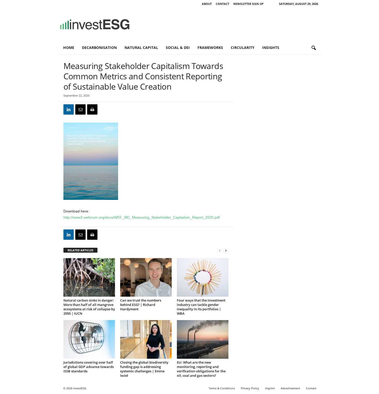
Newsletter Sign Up (248, 4)
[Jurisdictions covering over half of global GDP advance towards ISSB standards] (89, 339)
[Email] (80, 109)
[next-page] (225, 250)
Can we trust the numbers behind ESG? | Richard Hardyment (140, 304)
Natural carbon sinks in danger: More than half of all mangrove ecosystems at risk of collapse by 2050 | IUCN (89, 307)
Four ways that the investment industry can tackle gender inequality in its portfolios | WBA (201, 307)
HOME (68, 47)
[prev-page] (219, 250)
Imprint (270, 388)
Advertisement (290, 388)
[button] (313, 48)
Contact (222, 4)
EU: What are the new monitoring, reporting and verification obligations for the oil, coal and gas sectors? (201, 369)
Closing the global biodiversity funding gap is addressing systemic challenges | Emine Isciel (144, 369)
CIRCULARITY (242, 47)
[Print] (92, 109)
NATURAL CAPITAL (141, 47)
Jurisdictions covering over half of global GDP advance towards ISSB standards (88, 366)
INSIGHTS (270, 47)
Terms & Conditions (222, 388)
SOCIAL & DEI (178, 47)
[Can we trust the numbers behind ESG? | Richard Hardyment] (146, 277)
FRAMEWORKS (210, 47)
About (207, 4)
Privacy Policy (250, 388)
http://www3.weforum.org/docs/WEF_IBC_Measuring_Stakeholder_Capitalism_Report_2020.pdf (141, 217)
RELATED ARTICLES (80, 250)
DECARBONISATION (99, 47)
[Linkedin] (68, 109)
